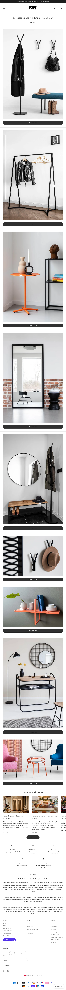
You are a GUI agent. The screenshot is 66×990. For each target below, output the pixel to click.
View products (33, 122)
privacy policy (54, 926)
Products (29, 923)
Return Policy (54, 942)
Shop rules (53, 929)
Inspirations (30, 933)
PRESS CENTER (55, 940)
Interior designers (55, 932)
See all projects (33, 837)
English (38, 975)
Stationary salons (55, 934)
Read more (5, 832)
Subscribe (7, 965)
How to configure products (57, 937)
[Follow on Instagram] (8, 971)
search (52, 923)
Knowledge (29, 926)
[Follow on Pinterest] (12, 971)
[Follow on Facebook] (3, 971)
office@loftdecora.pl (7, 935)
